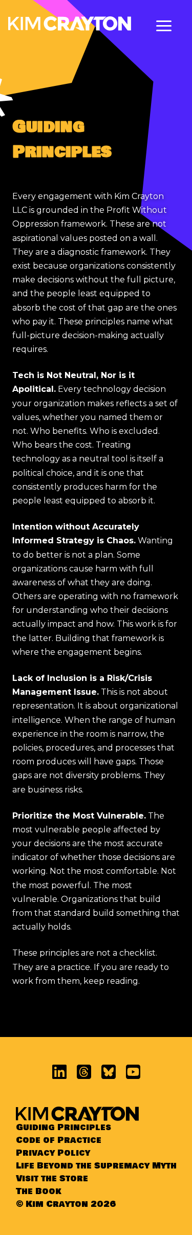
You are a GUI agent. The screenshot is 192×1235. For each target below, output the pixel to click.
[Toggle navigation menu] (164, 25)
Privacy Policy (53, 1152)
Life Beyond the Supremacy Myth (96, 1165)
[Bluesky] (108, 1072)
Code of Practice (58, 1140)
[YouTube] (133, 1072)
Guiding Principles (63, 1127)
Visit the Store (52, 1178)
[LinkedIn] (59, 1072)
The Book (38, 1191)
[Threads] (84, 1072)
